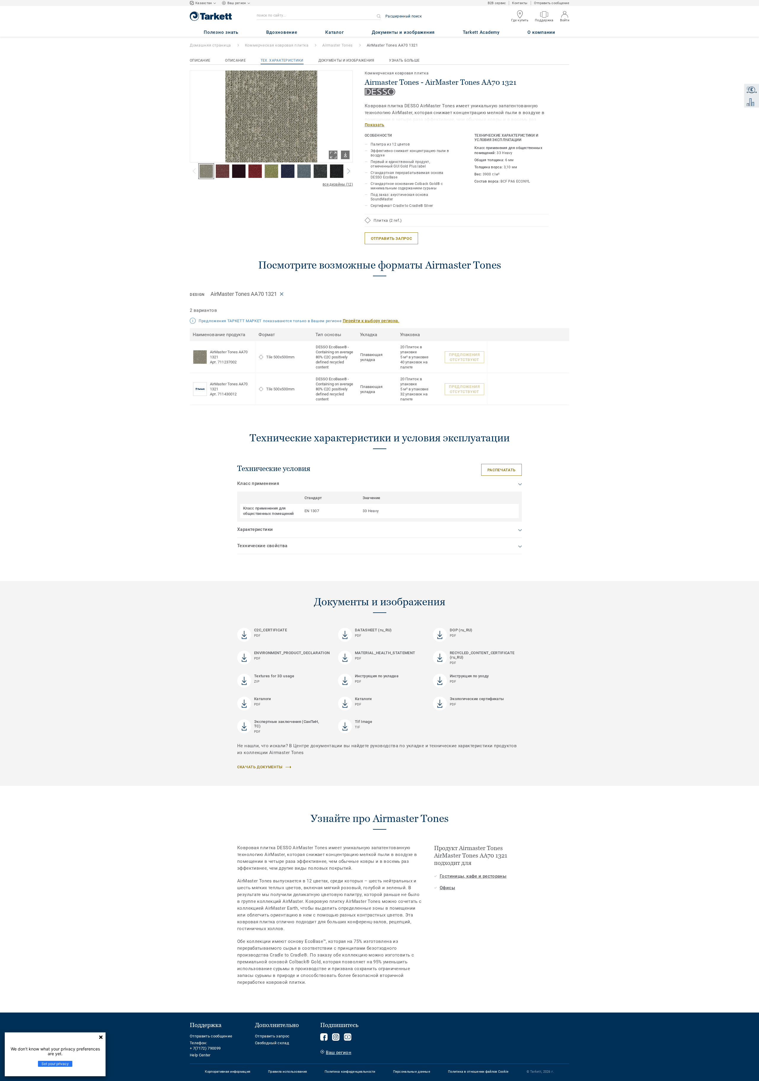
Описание (200, 60)
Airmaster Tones (337, 45)
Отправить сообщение (551, 3)
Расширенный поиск (403, 16)
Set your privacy (55, 1063)
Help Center (200, 1055)
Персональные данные (411, 1072)
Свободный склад (272, 1043)
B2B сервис (497, 3)
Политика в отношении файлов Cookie (478, 1072)
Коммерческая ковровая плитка (277, 45)
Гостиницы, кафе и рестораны (473, 876)
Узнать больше (404, 60)
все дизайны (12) (338, 184)
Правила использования (287, 1072)
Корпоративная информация (227, 1072)
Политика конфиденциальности (350, 1072)
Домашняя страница (210, 45)
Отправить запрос (272, 1036)
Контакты (519, 3)
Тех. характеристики (282, 60)
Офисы (447, 887)
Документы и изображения (346, 60)
